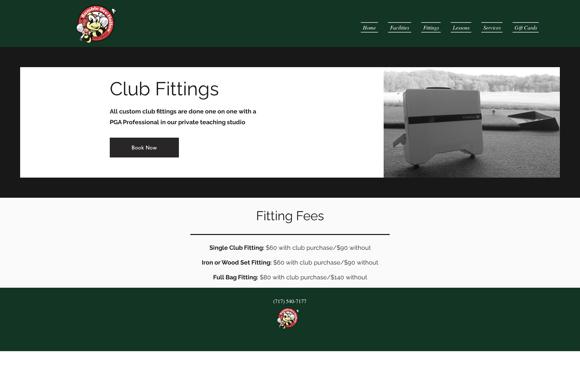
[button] (399, 27)
